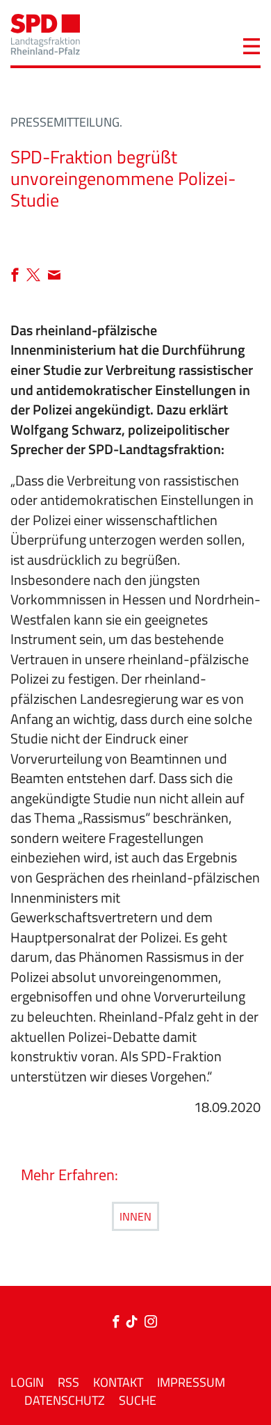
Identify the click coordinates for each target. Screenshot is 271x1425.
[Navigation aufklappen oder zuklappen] (251, 44)
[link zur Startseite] (45, 33)
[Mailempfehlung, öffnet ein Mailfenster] (54, 276)
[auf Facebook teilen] (18, 276)
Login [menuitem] (27, 1382)
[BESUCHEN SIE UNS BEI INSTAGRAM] (151, 1322)
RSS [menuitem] (68, 1382)
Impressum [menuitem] (191, 1382)
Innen (135, 1216)
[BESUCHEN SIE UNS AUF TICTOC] (135, 1322)
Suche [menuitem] (137, 1400)
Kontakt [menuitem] (118, 1382)
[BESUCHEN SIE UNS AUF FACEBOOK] (119, 1322)
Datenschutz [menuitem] (64, 1400)
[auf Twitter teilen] (36, 276)
